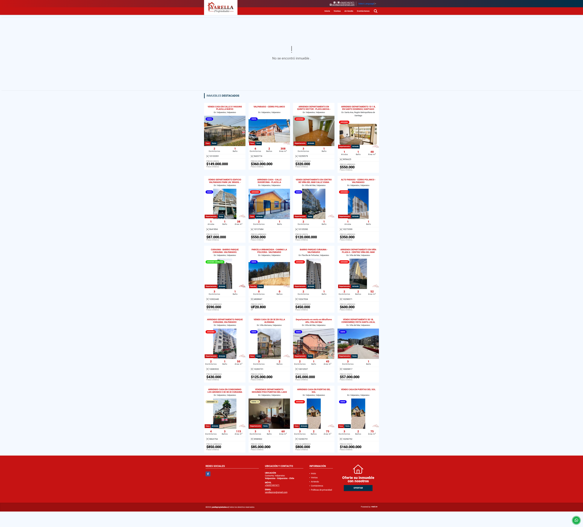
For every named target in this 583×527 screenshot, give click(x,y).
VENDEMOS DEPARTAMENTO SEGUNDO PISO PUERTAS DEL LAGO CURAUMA (269, 392)
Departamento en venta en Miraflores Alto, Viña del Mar (314, 320)
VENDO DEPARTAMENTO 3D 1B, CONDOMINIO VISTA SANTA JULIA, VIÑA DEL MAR (358, 322)
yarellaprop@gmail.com (276, 492)
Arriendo (348, 11)
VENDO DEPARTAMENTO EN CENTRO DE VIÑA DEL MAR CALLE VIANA (314, 180)
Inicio (327, 11)
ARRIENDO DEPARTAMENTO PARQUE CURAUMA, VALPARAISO (225, 320)
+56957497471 (347, 2)
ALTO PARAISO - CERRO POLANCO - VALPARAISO (358, 180)
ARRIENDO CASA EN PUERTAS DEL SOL (314, 390)
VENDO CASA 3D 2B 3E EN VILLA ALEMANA (269, 320)
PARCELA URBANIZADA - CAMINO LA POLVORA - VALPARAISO (269, 250)
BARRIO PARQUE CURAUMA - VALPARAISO (314, 250)
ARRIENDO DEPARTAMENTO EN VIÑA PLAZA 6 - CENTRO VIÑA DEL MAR (358, 250)
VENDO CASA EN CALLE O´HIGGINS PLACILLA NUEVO (225, 107)
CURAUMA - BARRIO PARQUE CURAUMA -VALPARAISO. (225, 250)
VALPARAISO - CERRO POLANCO (269, 106)
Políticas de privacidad (321, 490)
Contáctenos (363, 11)
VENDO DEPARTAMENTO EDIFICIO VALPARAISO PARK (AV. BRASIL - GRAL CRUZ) (224, 182)
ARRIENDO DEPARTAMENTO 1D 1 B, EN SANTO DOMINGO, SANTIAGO (358, 107)
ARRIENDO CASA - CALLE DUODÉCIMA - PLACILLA (269, 180)
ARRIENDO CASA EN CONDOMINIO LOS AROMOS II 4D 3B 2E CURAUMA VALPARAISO (225, 392)
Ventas (337, 11)
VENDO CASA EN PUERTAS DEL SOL (358, 389)
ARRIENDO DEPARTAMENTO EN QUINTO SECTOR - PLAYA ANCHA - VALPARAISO (314, 109)
